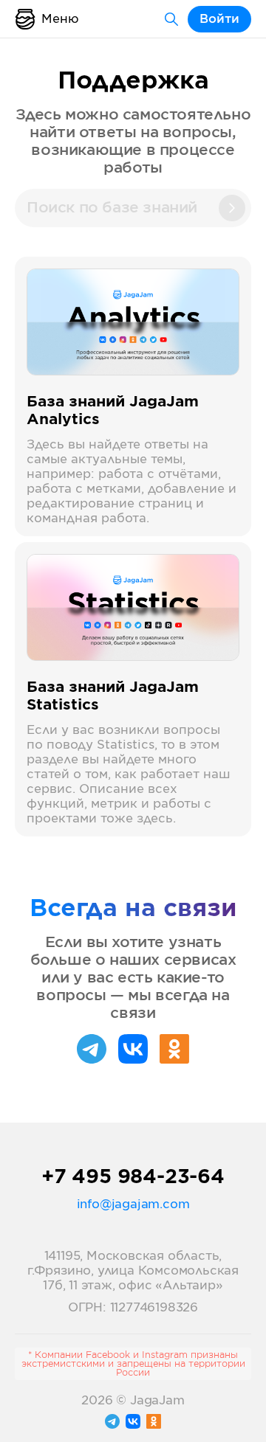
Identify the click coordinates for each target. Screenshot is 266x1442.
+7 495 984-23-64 (133, 1177)
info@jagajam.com (133, 1204)
